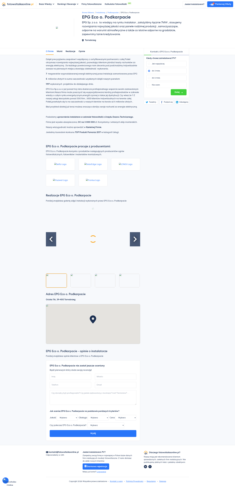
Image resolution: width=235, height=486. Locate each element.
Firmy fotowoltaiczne (92, 4)
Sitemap (162, 481)
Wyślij (93, 433)
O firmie (50, 51)
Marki (59, 51)
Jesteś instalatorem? (194, 4)
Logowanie (101, 472)
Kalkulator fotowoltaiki (116, 4)
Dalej (177, 92)
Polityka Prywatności (134, 481)
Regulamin (151, 481)
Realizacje (70, 51)
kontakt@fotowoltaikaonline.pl (64, 452)
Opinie (82, 51)
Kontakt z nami (116, 481)
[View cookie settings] (5, 480)
